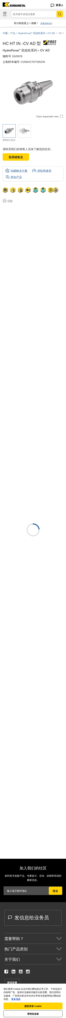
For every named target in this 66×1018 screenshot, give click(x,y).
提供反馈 (12, 982)
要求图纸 (8, 515)
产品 (12, 33)
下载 (12, 217)
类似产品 (16, 177)
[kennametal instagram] (28, 972)
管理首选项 (33, 1013)
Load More (33, 775)
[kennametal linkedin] (13, 972)
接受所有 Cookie (32, 1006)
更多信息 (15, 999)
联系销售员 (16, 157)
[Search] (59, 14)
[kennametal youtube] (21, 972)
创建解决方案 (16, 444)
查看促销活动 (46, 23)
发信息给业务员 (31, 917)
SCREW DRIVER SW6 (44, 801)
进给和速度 (44, 171)
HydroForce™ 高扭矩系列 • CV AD (36, 33)
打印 (10, 200)
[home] (13, 6)
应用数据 (15, 213)
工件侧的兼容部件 (21, 221)
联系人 (59, 5)
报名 (55, 891)
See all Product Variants (44, 361)
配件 (12, 225)
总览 (12, 208)
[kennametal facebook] (6, 972)
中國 (5, 33)
